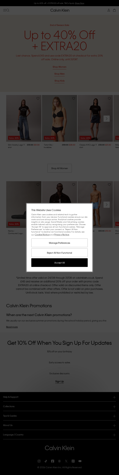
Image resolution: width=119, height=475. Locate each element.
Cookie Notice (42, 234)
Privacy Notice (61, 234)
